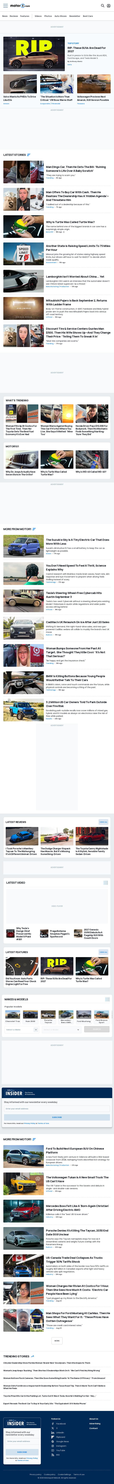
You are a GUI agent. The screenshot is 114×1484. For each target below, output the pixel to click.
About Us (93, 1418)
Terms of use (79, 1474)
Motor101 (49, 232)
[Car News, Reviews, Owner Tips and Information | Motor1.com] (20, 5)
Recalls (49, 719)
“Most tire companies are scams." (62, 341)
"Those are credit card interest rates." (64, 1325)
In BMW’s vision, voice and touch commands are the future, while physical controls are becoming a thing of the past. (77, 686)
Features (24, 16)
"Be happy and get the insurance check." (66, 660)
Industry (49, 1217)
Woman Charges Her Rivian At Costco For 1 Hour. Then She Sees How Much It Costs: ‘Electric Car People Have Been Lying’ (77, 1290)
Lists (70, 64)
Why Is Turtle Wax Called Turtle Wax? (70, 222)
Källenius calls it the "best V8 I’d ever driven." (67, 1214)
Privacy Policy (29, 1123)
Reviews (14, 16)
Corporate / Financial (50, 103)
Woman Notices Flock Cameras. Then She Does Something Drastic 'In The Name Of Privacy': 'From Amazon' (54, 1378)
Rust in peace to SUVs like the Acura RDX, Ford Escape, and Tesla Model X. (87, 57)
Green (6, 103)
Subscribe (57, 1117)
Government (51, 262)
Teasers (81, 103)
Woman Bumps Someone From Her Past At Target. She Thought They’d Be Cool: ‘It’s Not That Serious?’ (75, 652)
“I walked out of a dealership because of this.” (68, 204)
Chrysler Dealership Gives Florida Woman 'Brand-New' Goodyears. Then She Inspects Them (46, 1363)
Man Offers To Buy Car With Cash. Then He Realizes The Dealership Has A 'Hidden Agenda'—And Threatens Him (77, 196)
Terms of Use (43, 1123)
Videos (38, 16)
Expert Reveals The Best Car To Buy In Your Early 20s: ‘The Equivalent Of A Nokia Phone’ (44, 1403)
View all (103, 822)
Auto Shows (61, 16)
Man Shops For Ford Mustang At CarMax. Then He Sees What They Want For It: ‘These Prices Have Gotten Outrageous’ (78, 1317)
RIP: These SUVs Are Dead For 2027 (87, 49)
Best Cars (88, 16)
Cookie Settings (64, 1474)
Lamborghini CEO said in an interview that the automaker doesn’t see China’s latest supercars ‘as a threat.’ (78, 282)
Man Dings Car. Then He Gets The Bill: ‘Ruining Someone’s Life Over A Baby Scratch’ (76, 169)
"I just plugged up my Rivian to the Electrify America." (71, 1298)
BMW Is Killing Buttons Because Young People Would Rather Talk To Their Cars (75, 678)
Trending (50, 178)
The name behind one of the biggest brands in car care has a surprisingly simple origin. (76, 228)
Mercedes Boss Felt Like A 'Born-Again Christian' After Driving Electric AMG (77, 1208)
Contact (93, 1428)
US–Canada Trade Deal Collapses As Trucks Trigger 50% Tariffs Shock (74, 1259)
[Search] (102, 5)
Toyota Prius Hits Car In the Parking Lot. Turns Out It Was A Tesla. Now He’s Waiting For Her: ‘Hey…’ (49, 1396)
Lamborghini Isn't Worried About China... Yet (75, 276)
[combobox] (22, 1029)
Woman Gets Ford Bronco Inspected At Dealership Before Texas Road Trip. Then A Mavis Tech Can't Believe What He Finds (54, 1387)
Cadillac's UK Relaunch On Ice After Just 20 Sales (77, 622)
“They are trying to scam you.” (60, 175)
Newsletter (74, 16)
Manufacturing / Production (57, 287)
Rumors (49, 635)
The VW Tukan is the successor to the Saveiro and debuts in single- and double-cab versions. (75, 1187)
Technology (51, 582)
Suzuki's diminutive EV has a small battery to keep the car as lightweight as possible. (75, 549)
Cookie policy (49, 1474)
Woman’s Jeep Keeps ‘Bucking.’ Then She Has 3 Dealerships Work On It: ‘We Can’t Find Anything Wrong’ (51, 1370)
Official (49, 317)
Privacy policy (35, 1474)
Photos (48, 16)
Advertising (94, 1423)
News (5, 16)
